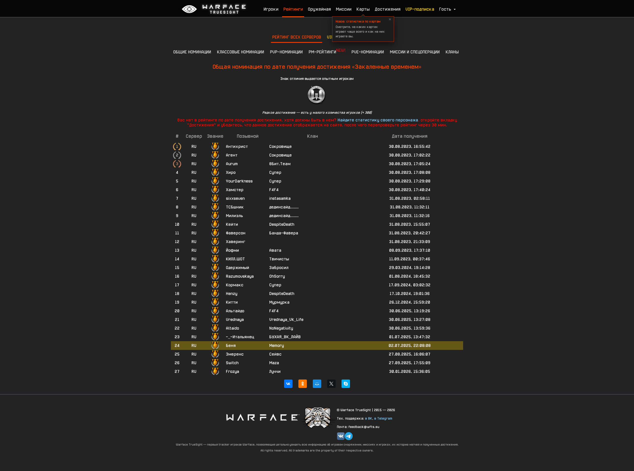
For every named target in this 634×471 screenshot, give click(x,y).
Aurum (232, 163)
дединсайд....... (284, 207)
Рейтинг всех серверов (296, 37)
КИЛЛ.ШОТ (235, 259)
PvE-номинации (367, 52)
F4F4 (274, 189)
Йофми (232, 250)
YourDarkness (239, 181)
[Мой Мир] (317, 383)
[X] (331, 383)
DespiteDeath (281, 224)
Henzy (231, 293)
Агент (232, 155)
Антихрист (237, 146)
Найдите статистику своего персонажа (378, 120)
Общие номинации (192, 52)
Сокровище (280, 146)
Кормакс (234, 285)
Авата (275, 250)
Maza (274, 362)
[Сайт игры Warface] (262, 417)
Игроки (271, 9)
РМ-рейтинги (327, 51)
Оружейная (319, 9)
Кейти (232, 224)
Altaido (232, 328)
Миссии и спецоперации (415, 52)
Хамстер (234, 189)
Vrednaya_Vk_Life (286, 319)
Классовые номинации (240, 52)
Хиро (231, 172)
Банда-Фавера (283, 233)
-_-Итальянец (240, 336)
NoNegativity (281, 328)
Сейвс (275, 354)
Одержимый (237, 267)
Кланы (452, 52)
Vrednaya (235, 319)
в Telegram (383, 418)
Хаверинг (235, 241)
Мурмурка (279, 302)
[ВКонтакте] (288, 383)
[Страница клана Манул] (318, 417)
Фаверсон (235, 233)
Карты (363, 9)
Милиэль (234, 215)
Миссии (343, 9)
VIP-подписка (419, 9)
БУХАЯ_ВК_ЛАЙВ (285, 336)
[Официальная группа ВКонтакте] (341, 436)
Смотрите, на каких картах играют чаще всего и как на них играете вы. (360, 28)
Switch (232, 362)
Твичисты (279, 259)
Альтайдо (235, 311)
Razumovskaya (240, 276)
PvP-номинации (286, 52)
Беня (231, 345)
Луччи (275, 371)
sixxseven (235, 198)
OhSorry (277, 276)
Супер (275, 172)
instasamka (280, 198)
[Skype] (345, 383)
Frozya (232, 371)
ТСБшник (235, 207)
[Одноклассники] (302, 383)
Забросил (279, 267)
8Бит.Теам (280, 163)
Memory (276, 345)
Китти (232, 302)
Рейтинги (293, 9)
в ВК (368, 418)
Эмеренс (235, 354)
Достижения (387, 9)
